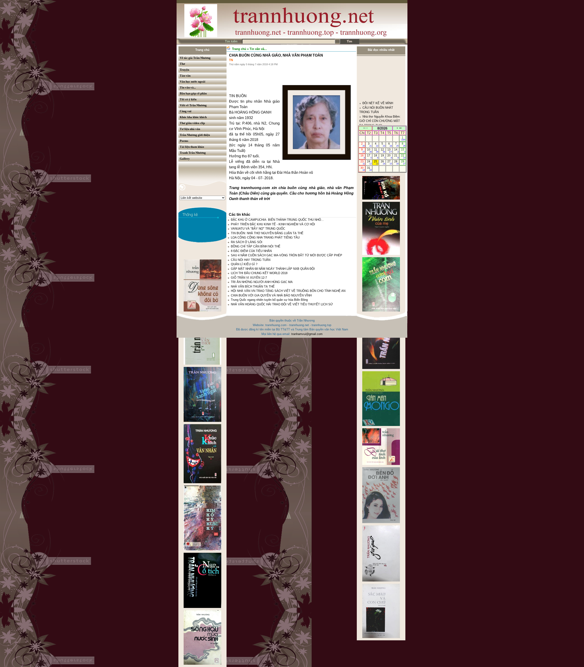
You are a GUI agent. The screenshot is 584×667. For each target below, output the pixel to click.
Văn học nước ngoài (192, 81)
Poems (184, 141)
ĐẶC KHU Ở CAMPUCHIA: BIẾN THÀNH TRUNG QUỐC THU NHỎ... (277, 219)
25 (376, 162)
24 (369, 162)
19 (383, 156)
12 (383, 150)
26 (383, 162)
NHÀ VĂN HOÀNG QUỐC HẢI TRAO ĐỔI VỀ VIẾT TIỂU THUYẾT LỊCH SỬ (282, 304)
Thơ (182, 63)
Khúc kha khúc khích (193, 117)
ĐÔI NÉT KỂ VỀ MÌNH (377, 69)
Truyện (184, 69)
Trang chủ (202, 50)
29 (403, 162)
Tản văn (185, 75)
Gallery (185, 158)
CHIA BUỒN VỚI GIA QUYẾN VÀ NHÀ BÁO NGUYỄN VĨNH (271, 295)
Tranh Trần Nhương (193, 152)
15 (403, 150)
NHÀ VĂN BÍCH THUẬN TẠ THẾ (253, 286)
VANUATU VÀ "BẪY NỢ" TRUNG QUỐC (258, 228)
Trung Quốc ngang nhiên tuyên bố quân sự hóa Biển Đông (269, 299)
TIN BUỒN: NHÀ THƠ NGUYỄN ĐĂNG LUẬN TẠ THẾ (267, 233)
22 (403, 156)
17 (369, 156)
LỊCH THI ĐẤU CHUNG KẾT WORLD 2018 (259, 273)
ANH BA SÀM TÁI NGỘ (378, 105)
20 (389, 156)
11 (376, 150)
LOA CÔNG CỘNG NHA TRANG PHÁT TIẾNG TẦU (265, 237)
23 (362, 162)
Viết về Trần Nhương (193, 105)
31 (369, 168)
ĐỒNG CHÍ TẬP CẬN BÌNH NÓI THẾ (255, 246)
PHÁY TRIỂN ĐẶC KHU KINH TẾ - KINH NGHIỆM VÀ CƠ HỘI (273, 224)
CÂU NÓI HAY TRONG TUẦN (250, 260)
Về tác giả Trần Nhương (195, 58)
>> (400, 128)
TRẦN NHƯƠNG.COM (377, 118)
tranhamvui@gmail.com (307, 334)
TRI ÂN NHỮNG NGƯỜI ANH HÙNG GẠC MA (262, 282)
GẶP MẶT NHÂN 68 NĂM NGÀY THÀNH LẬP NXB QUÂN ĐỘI (273, 268)
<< (364, 128)
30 (362, 168)
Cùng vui (185, 111)
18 (376, 156)
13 (389, 150)
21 (396, 156)
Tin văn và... (188, 87)
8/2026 (382, 128)
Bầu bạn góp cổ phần (193, 93)
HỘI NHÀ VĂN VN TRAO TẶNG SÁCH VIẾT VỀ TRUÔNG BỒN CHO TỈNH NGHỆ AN (288, 291)
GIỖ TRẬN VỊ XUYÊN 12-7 (249, 277)
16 (362, 156)
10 (369, 150)
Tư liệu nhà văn (190, 129)
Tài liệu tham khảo (192, 146)
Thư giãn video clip (192, 123)
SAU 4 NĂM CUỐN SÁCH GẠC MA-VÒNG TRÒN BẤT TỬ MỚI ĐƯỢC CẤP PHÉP (286, 255)
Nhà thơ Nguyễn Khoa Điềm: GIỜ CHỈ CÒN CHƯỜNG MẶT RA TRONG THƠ (380, 87)
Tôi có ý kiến (188, 99)
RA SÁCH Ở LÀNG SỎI (246, 242)
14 (396, 150)
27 (389, 162)
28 (396, 162)
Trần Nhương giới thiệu (195, 135)
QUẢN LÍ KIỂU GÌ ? (244, 264)
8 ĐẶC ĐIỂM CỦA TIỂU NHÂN (251, 251)
